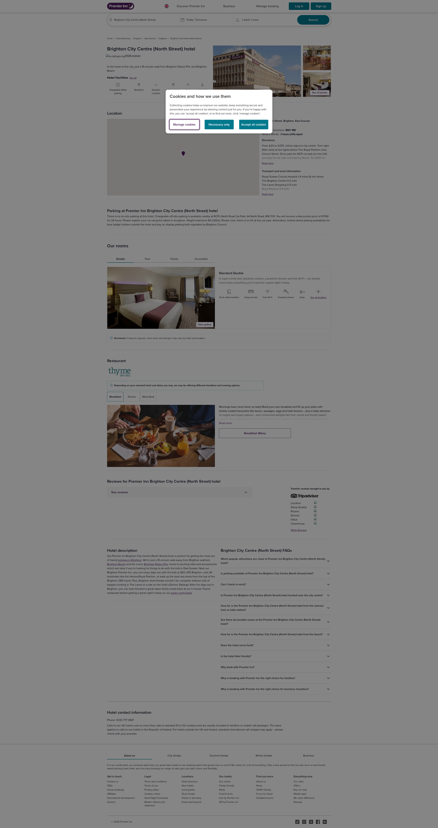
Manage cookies (184, 124)
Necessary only (219, 124)
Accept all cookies (253, 124)
